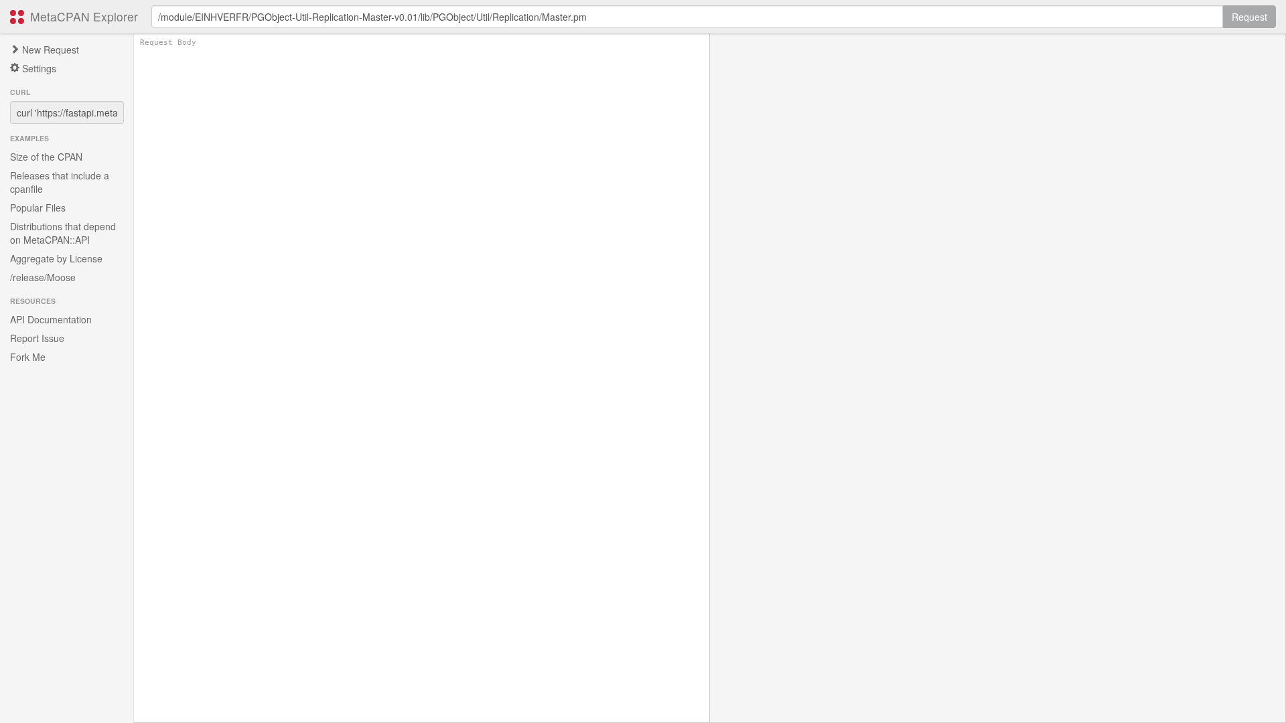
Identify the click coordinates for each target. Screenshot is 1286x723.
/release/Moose (43, 277)
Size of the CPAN (46, 156)
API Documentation (51, 319)
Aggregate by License (56, 258)
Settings (37, 68)
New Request (49, 49)
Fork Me (28, 357)
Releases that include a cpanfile (59, 182)
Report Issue (37, 338)
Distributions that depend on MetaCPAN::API (63, 233)
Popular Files (38, 207)
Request (1249, 16)
